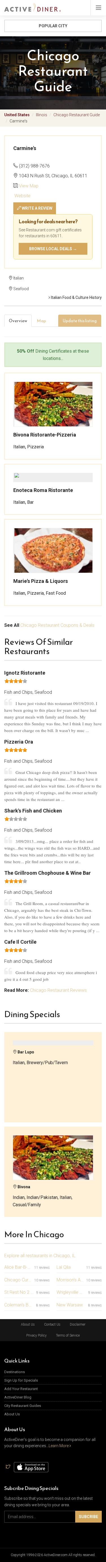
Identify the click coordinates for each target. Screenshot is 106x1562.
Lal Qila (64, 1267)
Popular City (53, 26)
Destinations (14, 1372)
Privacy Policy (36, 1335)
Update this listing (80, 320)
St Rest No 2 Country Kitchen (19, 1292)
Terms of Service (68, 1335)
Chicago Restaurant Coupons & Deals (57, 625)
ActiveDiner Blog (17, 1397)
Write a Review (36, 208)
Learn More (59, 1446)
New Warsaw (70, 1305)
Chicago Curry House (18, 1280)
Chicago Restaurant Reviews (58, 990)
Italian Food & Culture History (76, 298)
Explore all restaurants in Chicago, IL (39, 1255)
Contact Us (52, 1324)
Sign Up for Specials (21, 1380)
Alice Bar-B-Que (18, 1267)
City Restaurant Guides (22, 1406)
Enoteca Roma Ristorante (43, 490)
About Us (28, 1324)
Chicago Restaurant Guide (76, 115)
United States (17, 115)
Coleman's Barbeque (19, 1305)
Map (41, 320)
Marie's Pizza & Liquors (40, 581)
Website (22, 195)
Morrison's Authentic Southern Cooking (70, 1280)
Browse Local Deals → (53, 249)
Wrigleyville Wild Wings (71, 1292)
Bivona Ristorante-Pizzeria (44, 435)
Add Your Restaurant (21, 1389)
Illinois (41, 115)
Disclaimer (77, 1324)
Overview (18, 320)
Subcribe (88, 1516)
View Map (28, 186)
